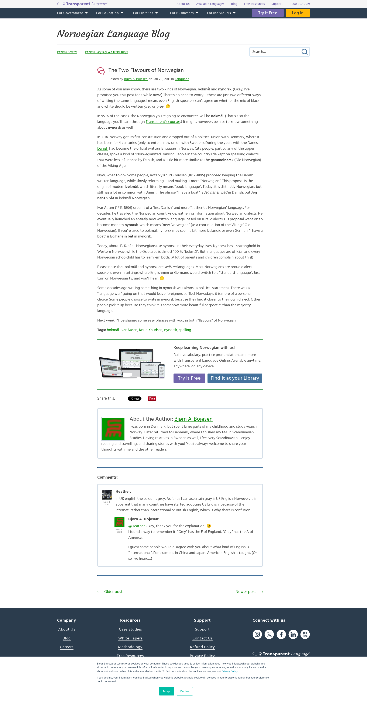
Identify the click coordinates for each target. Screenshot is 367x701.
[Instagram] (257, 634)
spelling (185, 330)
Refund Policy (202, 647)
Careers (66, 647)
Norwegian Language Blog (113, 34)
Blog (67, 638)
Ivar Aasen (129, 330)
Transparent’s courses (163, 122)
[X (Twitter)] (269, 634)
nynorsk (170, 330)
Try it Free (267, 13)
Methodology (130, 647)
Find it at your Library (235, 378)
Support (202, 629)
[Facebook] (281, 634)
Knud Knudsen (150, 330)
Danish (102, 148)
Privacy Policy (229, 671)
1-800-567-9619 (299, 4)
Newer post (246, 592)
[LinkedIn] (293, 634)
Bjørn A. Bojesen (136, 79)
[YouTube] (305, 634)
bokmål (113, 330)
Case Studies (130, 629)
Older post (113, 592)
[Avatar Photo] (107, 492)
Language (182, 79)
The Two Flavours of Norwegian (146, 70)
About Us (66, 629)
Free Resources (130, 656)
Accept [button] (167, 691)
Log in (297, 13)
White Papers (130, 638)
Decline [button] (184, 691)
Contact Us (202, 638)
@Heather (136, 526)
